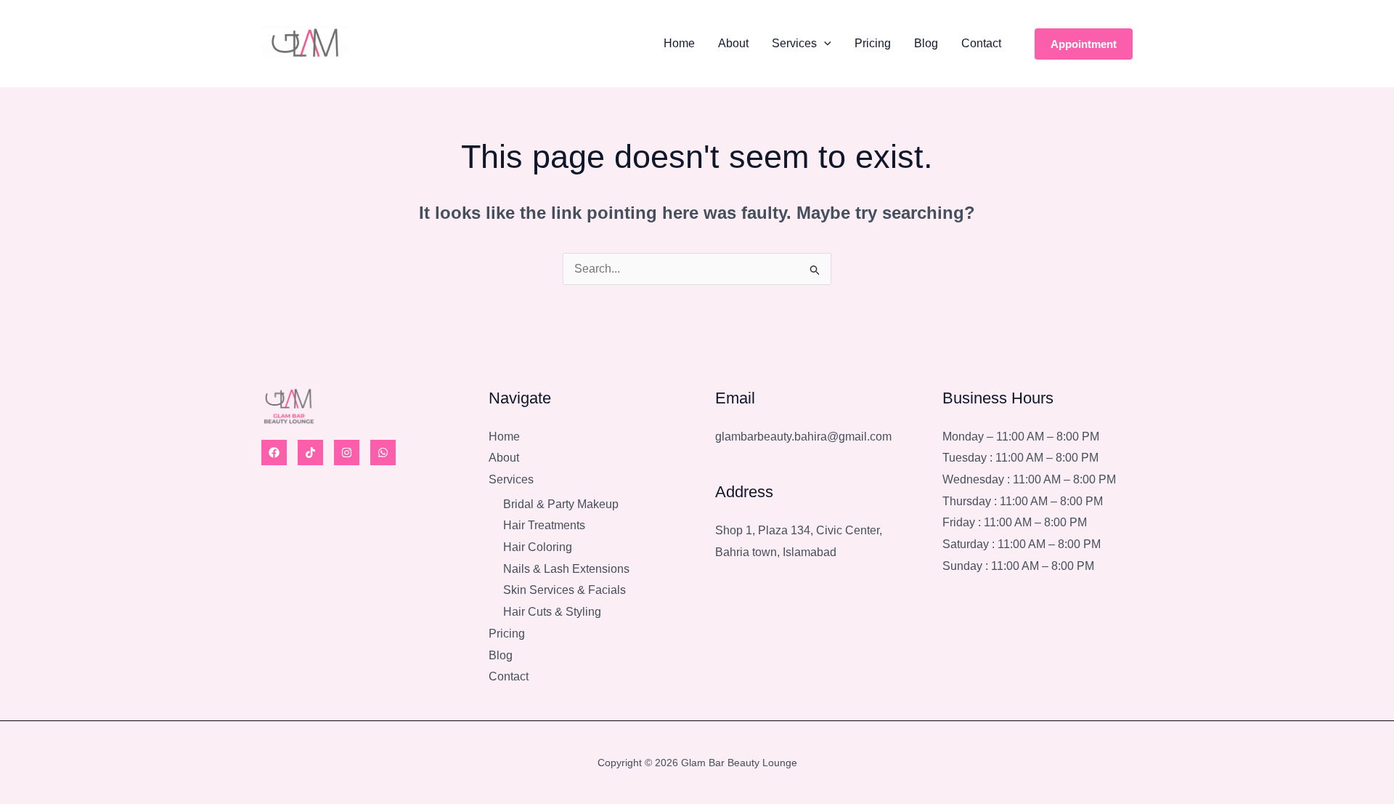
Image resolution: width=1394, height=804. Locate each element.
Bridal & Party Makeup (561, 504)
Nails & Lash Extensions (566, 569)
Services (794, 43)
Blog (926, 43)
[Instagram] (346, 452)
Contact (981, 43)
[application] (824, 43)
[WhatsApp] (383, 452)
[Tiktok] (310, 452)
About (733, 43)
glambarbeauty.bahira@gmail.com (803, 436)
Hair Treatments (544, 525)
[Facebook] (274, 452)
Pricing (873, 43)
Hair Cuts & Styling (552, 612)
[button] (1084, 44)
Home (679, 43)
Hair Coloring (537, 547)
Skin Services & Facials (564, 590)
